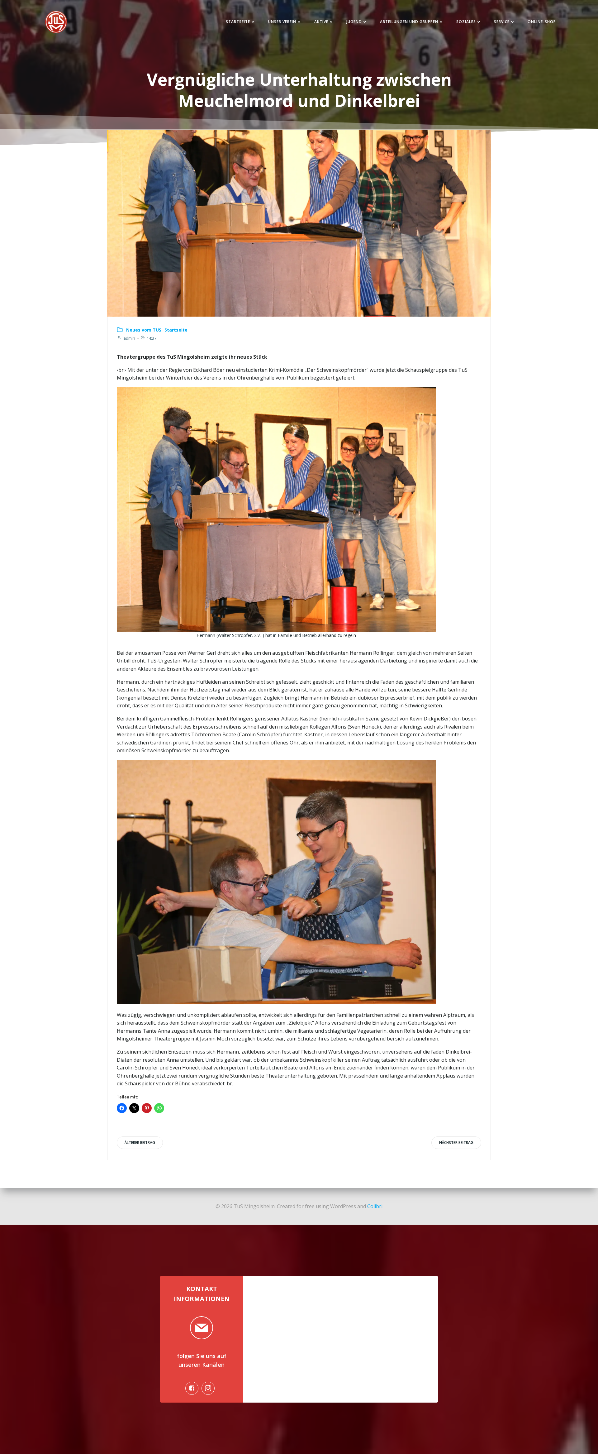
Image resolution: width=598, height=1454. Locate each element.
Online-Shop (542, 21)
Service (502, 21)
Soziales (466, 21)
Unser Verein (282, 21)
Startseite (238, 21)
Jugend (354, 21)
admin (129, 338)
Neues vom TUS (143, 330)
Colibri (374, 1206)
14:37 (151, 338)
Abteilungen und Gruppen (409, 21)
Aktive (321, 21)
